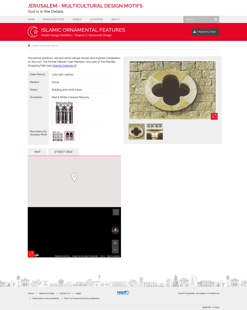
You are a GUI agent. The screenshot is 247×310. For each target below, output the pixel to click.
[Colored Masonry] (69, 136)
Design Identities (53, 19)
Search (77, 19)
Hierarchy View (206, 31)
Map (37, 151)
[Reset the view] (115, 230)
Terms (102, 256)
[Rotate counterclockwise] (112, 230)
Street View (63, 151)
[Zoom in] (115, 243)
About (115, 19)
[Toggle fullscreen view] (116, 212)
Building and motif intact (67, 89)
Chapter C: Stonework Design (93, 35)
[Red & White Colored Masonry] (79, 113)
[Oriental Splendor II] (58, 136)
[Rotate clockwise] (118, 230)
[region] (74, 232)
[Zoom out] (115, 250)
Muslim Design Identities (56, 35)
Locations (96, 19)
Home (31, 19)
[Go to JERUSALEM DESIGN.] (29, 45)
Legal (78, 293)
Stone (55, 82)
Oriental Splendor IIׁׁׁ (64, 65)
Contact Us (64, 293)
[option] (173, 90)
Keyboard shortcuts (62, 256)
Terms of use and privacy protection (82, 298)
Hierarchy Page (46, 293)
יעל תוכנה (206, 307)
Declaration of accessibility (45, 298)
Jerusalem (85, 6)
